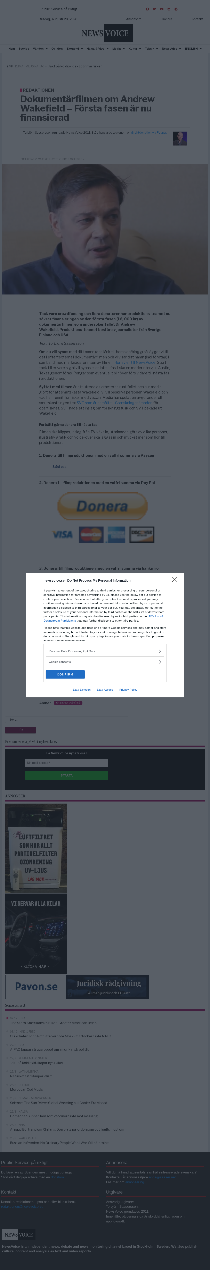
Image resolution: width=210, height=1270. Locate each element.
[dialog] (105, 635)
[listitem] (105, 651)
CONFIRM (65, 674)
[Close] (176, 581)
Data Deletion (82, 689)
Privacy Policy (128, 689)
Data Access (105, 689)
